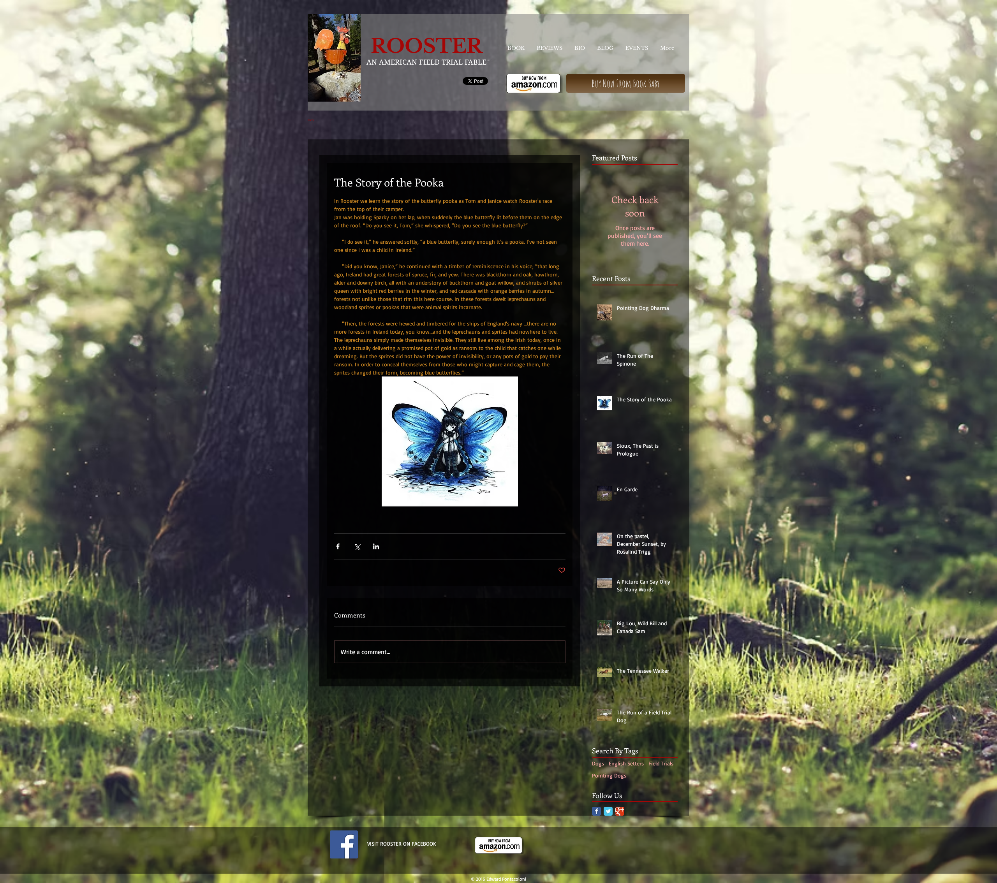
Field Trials (660, 763)
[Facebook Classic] (596, 811)
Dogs (598, 763)
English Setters (626, 763)
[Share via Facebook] (338, 546)
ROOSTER (427, 46)
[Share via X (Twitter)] (357, 546)
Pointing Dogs (609, 775)
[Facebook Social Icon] (344, 844)
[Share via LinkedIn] (376, 546)
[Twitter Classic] (608, 811)
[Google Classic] (619, 811)
